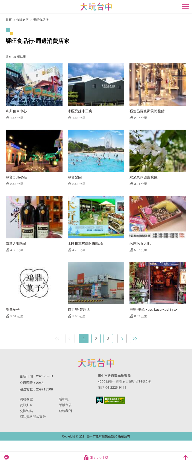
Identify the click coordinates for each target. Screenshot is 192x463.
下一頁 (122, 338)
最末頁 (134, 338)
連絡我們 (65, 410)
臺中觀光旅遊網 (96, 7)
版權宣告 (65, 404)
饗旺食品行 (40, 19)
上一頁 (70, 338)
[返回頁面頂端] (185, 457)
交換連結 (26, 410)
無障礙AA (114, 400)
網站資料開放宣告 (33, 416)
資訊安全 (26, 404)
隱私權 (64, 399)
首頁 (9, 19)
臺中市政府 (96, 363)
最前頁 (57, 338)
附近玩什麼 (99, 457)
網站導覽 (26, 399)
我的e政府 (99, 400)
